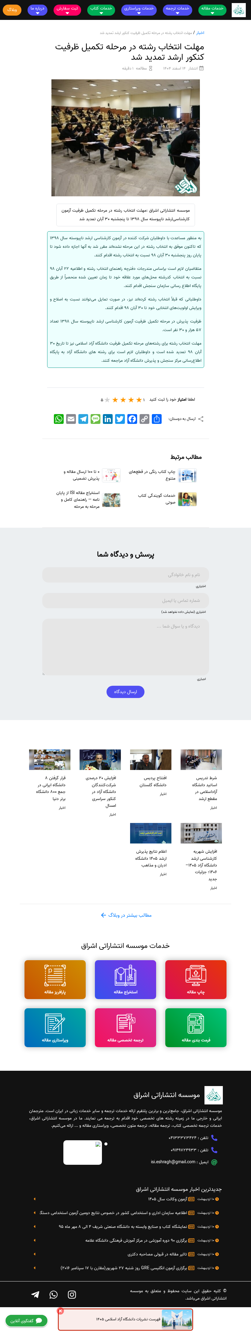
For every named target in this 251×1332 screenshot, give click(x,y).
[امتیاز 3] (123, 400)
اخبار (200, 32)
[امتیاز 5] (107, 400)
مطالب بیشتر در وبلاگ (129, 915)
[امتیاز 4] (115, 400)
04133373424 (183, 1137)
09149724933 (184, 1150)
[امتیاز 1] (139, 400)
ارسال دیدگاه (125, 692)
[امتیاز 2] (131, 400)
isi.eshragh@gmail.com (173, 1162)
